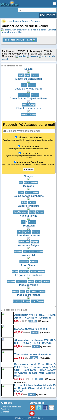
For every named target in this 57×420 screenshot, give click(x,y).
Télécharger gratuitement (19, 39)
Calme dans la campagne (28, 196)
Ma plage (28, 186)
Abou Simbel (28, 265)
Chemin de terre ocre (28, 108)
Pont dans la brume (28, 235)
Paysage (35, 75)
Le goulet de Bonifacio (28, 275)
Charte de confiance (11, 406)
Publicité (5, 409)
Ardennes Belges (28, 245)
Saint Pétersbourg (28, 206)
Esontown (28, 225)
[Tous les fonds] (26, 221)
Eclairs (28, 69)
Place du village (28, 285)
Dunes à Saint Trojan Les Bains (28, 98)
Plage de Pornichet (28, 295)
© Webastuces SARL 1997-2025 (29, 418)
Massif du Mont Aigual (28, 78)
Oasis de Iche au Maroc (28, 88)
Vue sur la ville (28, 215)
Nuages (28, 176)
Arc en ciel (28, 255)
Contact (5, 411)
